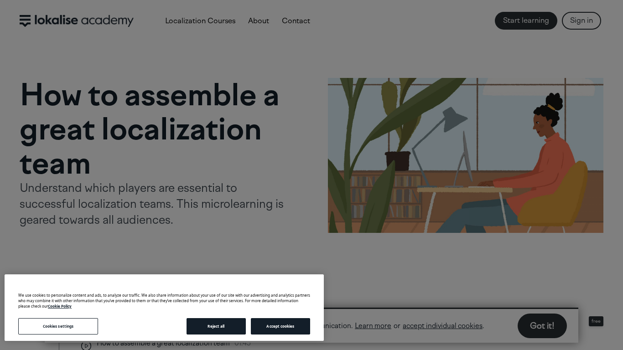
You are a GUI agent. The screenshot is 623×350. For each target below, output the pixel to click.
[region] (164, 307)
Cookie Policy (60, 306)
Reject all (216, 326)
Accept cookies (280, 326)
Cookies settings (58, 326)
